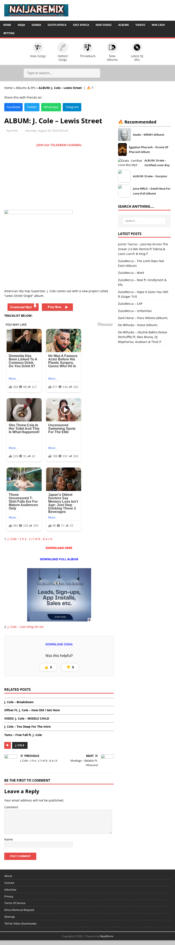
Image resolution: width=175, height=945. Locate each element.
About (8, 876)
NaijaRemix (106, 936)
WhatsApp (51, 107)
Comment (11, 807)
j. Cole (19, 745)
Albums (123, 25)
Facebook (13, 107)
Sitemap (9, 917)
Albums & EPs (25, 88)
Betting (9, 33)
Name (8, 839)
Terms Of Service (14, 903)
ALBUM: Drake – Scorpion (150, 176)
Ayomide (12, 130)
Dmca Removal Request (19, 910)
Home (7, 25)
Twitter (32, 107)
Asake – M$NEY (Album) (148, 134)
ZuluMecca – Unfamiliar (135, 311)
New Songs (104, 25)
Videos (140, 25)
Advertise (10, 889)
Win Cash (158, 25)
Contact (9, 883)
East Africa (81, 25)
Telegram (72, 107)
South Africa (57, 25)
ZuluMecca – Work (131, 273)
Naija (21, 25)
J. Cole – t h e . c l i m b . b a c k (30, 539)
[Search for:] (144, 221)
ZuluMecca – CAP (130, 304)
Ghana (36, 25)
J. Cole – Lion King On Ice (26, 627)
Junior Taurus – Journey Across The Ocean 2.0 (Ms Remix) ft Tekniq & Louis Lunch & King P (143, 249)
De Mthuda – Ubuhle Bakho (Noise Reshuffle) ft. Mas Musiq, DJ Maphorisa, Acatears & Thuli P (142, 337)
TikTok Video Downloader (20, 923)
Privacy (8, 896)
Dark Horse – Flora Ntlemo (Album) (142, 318)
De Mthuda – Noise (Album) (137, 325)
